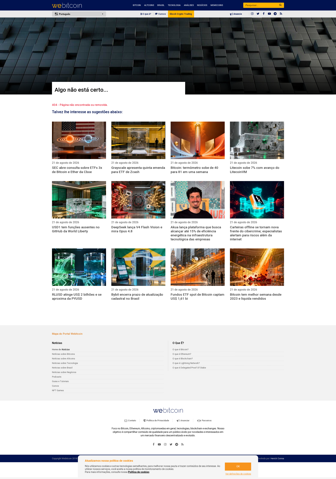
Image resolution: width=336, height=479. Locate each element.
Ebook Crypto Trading (181, 14)
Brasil (160, 5)
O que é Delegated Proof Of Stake (189, 367)
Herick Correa (277, 458)
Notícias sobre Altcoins (63, 358)
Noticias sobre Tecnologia (65, 363)
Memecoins (217, 5)
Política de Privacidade (157, 420)
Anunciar (185, 420)
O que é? (146, 14)
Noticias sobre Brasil (62, 367)
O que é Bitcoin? (180, 349)
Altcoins (149, 5)
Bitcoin (137, 5)
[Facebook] (263, 13)
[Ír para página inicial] (79, 5)
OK (238, 466)
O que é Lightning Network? (186, 363)
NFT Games (58, 390)
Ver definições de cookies (238, 474)
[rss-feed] (281, 13)
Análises (189, 5)
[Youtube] (269, 13)
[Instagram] (252, 13)
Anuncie (237, 14)
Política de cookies (138, 472)
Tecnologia (174, 5)
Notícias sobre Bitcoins (63, 354)
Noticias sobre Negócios (64, 372)
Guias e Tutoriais (60, 381)
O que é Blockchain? (183, 358)
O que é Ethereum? (182, 354)
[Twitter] (258, 13)
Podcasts (56, 376)
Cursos (162, 14)
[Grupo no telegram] (275, 13)
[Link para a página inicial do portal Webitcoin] (168, 410)
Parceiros (206, 420)
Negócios (202, 5)
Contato (132, 420)
